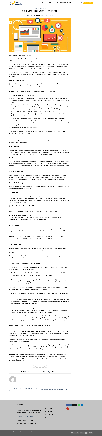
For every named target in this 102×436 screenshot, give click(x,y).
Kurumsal (70, 2)
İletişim (79, 2)
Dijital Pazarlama (37, 8)
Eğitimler (51, 2)
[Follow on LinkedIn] (82, 405)
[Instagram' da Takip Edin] (70, 405)
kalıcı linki (46, 372)
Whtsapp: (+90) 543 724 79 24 (25, 416)
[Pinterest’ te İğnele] (43, 366)
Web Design (34, 431)
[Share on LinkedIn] (45, 366)
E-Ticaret (44, 8)
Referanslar (61, 2)
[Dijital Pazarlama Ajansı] (16, 2)
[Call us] (79, 405)
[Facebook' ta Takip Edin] (67, 405)
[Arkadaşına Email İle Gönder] (40, 366)
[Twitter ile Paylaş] (37, 366)
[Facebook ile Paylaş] (34, 366)
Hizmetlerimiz (40, 2)
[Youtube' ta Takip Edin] (67, 408)
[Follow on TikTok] (73, 405)
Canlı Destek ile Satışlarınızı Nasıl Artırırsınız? (54, 389)
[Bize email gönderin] (76, 405)
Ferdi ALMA (44, 15)
